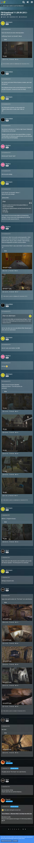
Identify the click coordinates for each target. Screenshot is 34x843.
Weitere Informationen (6, 840)
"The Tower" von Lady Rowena (24, 599)
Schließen (15, 840)
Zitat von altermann (8, 316)
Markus (15, 296)
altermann (17, 63)
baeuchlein (6, 197)
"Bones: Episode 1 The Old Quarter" (12, 562)
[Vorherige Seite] (9, 829)
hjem (15, 711)
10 (23, 829)
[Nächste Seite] (25, 829)
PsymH (4, 17)
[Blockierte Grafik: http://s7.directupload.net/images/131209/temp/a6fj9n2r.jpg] (17, 818)
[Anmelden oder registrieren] (27, 2)
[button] (32, 2)
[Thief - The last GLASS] (3, 2)
